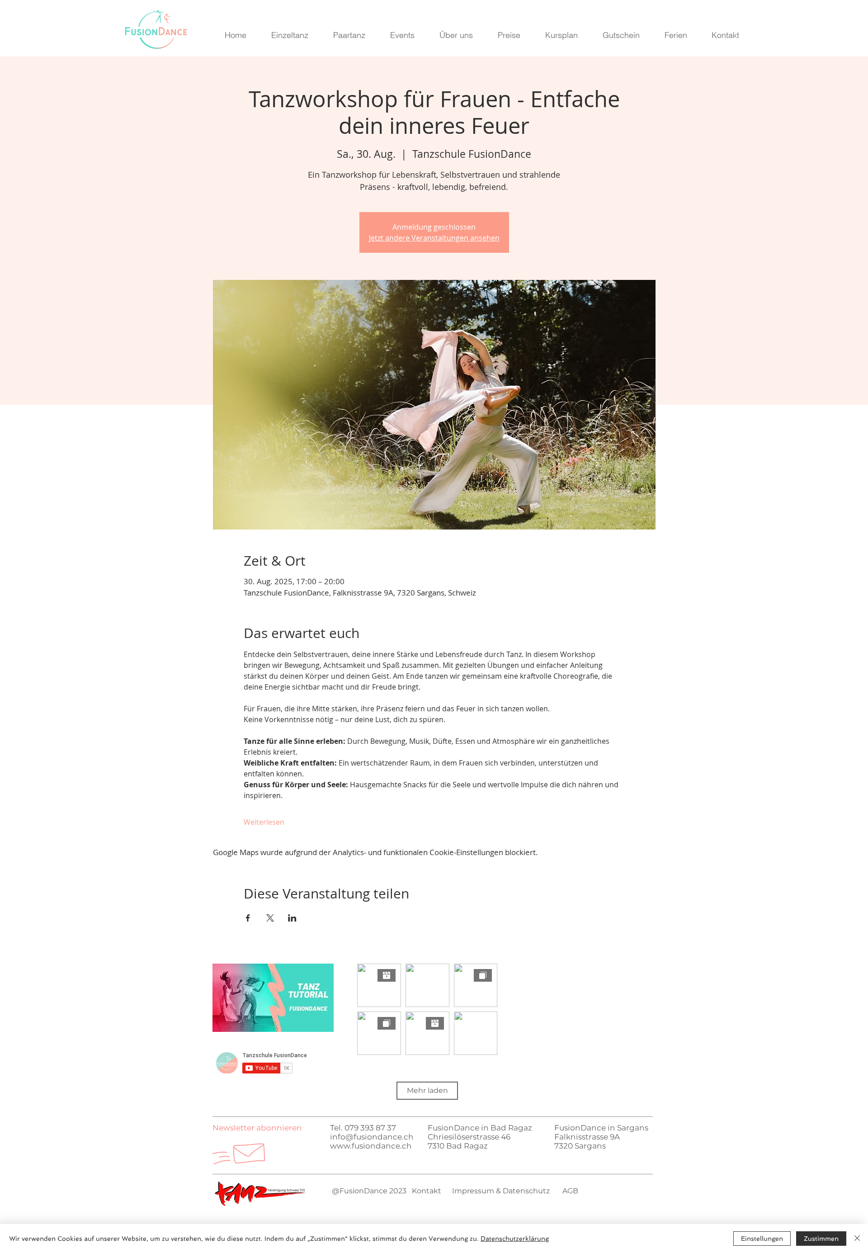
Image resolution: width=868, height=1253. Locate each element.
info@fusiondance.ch (372, 1136)
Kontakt (426, 1191)
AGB (570, 1191)
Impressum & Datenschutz (500, 1191)
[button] (257, 1127)
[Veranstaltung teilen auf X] (270, 918)
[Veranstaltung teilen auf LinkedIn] (292, 918)
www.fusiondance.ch (371, 1145)
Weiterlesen (264, 822)
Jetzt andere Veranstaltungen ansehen (434, 238)
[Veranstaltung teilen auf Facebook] (248, 918)
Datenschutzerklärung (515, 1238)
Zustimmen (821, 1238)
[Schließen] (857, 1238)
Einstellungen (762, 1238)
